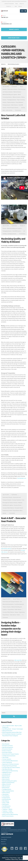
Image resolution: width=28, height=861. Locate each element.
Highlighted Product (6, 772)
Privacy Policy (13, 857)
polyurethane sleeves (6, 548)
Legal (18, 857)
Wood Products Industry (12, 107)
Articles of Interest (6, 750)
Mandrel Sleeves (6, 775)
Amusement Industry (7, 749)
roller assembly (17, 660)
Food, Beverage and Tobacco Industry (11, 767)
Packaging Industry (11, 99)
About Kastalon (5, 744)
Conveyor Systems (16, 500)
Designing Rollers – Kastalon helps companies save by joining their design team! (11, 628)
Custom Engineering (7, 762)
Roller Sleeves (14, 105)
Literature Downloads (9, 3)
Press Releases (19, 102)
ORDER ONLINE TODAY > (14, 37)
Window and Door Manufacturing (10, 814)
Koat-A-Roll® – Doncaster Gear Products (13, 520)
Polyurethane (11, 609)
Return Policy (14, 859)
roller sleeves (13, 614)
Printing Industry (6, 105)
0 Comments (18, 110)
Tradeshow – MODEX (7, 809)
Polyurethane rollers (17, 510)
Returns (20, 6)
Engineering (21, 612)
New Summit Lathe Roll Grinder (13, 117)
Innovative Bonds (6, 774)
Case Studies (5, 757)
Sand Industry (5, 804)
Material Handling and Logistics (10, 94)
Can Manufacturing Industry (8, 755)
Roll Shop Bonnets (6, 799)
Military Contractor (6, 784)
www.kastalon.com (21, 478)
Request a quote (14, 29)
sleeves (4, 513)
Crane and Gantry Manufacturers (10, 760)
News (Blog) (4, 839)
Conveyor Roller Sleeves (8, 508)
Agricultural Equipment (7, 747)
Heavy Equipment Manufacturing (10, 770)
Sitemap (21, 859)
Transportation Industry (7, 812)
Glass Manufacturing (7, 769)
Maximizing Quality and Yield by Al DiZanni (13, 240)
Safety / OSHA (5, 802)
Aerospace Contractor (7, 745)
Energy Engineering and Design (9, 765)
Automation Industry (12, 89)
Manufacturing (5, 777)
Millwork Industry (17, 97)
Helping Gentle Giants (7, 730)
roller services (9, 110)
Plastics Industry (11, 102)
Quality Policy (5, 857)
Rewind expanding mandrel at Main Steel (12, 732)
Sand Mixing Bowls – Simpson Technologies (12, 729)
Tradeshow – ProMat (7, 811)
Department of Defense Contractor (10, 764)
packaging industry (11, 233)
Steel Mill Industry (16, 231)
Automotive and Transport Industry (11, 601)
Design (16, 612)
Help (16, 6)
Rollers (18, 614)
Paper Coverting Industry (8, 791)
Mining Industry (5, 787)
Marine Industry (17, 92)
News (16, 3)
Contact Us (8, 6)
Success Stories (17, 505)
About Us (22, 3)
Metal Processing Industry (8, 782)
